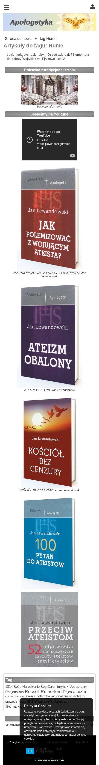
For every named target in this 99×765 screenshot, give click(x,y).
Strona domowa (18, 38)
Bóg (43, 686)
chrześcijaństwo (15, 696)
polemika (42, 696)
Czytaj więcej (44, 751)
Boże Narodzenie (26, 686)
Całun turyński (58, 686)
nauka (30, 696)
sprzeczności (15, 701)
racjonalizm (59, 696)
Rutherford (51, 691)
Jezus (74, 686)
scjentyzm (76, 696)
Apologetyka (31, 22)
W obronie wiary (17, 725)
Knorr (83, 686)
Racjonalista (14, 692)
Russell (32, 691)
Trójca (67, 692)
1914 (9, 686)
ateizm (79, 691)
